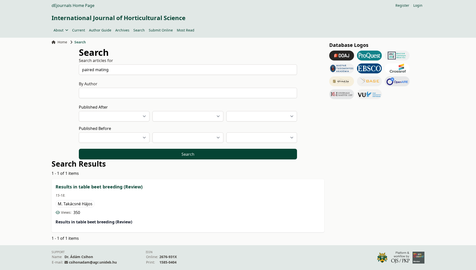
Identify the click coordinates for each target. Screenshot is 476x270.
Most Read (185, 30)
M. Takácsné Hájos (75, 204)
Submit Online (161, 30)
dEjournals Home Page (73, 5)
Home (62, 42)
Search (139, 30)
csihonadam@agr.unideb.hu (93, 262)
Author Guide (100, 30)
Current (78, 30)
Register (402, 5)
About (58, 30)
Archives (122, 30)
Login (417, 5)
